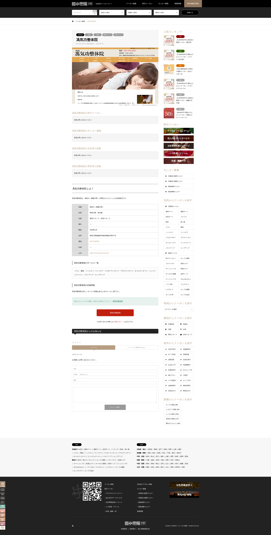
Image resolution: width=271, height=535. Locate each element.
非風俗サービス (173, 206)
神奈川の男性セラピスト (102, 301)
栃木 (153, 453)
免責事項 (133, 529)
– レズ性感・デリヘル (112, 507)
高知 (186, 463)
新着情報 (177, 3)
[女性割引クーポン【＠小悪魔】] (82, 3)
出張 (97, 35)
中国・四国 (140, 463)
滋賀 (152, 460)
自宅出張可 (187, 359)
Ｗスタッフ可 (187, 370)
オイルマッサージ (80, 456)
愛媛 (181, 463)
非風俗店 (80, 35)
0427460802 (94, 241)
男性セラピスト (173, 423)
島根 (152, 463)
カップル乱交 (185, 294)
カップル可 (187, 380)
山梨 (167, 456)
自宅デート (169, 217)
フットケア (184, 232)
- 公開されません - (81, 374)
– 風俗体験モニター (143, 507)
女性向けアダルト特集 (144, 484)
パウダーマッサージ (110, 453)
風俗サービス (172, 253)
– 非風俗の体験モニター (145, 498)
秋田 (170, 449)
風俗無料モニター (174, 186)
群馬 (158, 453)
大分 (167, 467)
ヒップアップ (185, 248)
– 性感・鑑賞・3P (111, 511)
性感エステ (184, 269)
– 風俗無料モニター (143, 502)
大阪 (162, 460)
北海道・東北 (141, 449)
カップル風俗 (172, 405)
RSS (72, 526)
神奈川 (179, 453)
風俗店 (185, 324)
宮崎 (171, 467)
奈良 (171, 460)
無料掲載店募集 (193, 3)
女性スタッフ (118, 35)
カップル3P (169, 294)
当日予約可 (172, 349)
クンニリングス (171, 279)
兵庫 (167, 460)
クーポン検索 (131, 3)
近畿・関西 (140, 460)
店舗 (89, 35)
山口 (167, 463)
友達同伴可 (172, 370)
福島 (179, 449)
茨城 (149, 453)
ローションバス (171, 269)
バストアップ (170, 248)
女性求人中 (172, 391)
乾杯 (167, 222)
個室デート (184, 211)
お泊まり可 (172, 365)
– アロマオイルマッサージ (113, 493)
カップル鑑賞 (185, 289)
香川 (176, 463)
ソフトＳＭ (90, 467)
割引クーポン (147, 3)
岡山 (157, 463)
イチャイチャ (170, 263)
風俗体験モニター (174, 191)
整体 (182, 227)
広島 (162, 463)
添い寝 (183, 222)
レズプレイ (169, 289)
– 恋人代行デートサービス (113, 498)
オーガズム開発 (171, 274)
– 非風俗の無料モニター (145, 493)
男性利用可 (187, 385)
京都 (157, 460)
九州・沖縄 (140, 467)
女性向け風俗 (172, 419)
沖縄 (183, 467)
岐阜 (176, 456)
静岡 (181, 456)
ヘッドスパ (169, 232)
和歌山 (177, 460)
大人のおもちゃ (186, 279)
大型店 (185, 375)
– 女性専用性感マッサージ (113, 502)
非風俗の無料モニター (175, 176)
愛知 (186, 456)
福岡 (147, 467)
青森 (155, 449)
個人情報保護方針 (144, 529)
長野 (171, 456)
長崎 (157, 467)
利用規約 (124, 529)
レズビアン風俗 (172, 409)
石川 (157, 456)
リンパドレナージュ (94, 456)
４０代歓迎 (172, 380)
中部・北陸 (140, 456)
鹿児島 (177, 467)
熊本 (162, 467)
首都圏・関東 (141, 453)
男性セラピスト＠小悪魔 (83, 301)
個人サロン (172, 375)
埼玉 (163, 453)
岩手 (160, 449)
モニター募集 (163, 3)
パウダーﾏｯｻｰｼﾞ (171, 237)
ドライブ (184, 217)
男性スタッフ (107, 35)
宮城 (165, 449)
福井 (162, 456)
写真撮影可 (187, 365)
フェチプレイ (185, 284)
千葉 (168, 453)
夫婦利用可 (172, 385)
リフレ (168, 227)
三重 (147, 460)
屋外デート (169, 211)
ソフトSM (169, 284)
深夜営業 (171, 359)
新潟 (147, 456)
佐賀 (152, 467)
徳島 (171, 463)
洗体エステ (184, 263)
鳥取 (147, 463)
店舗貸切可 (187, 349)
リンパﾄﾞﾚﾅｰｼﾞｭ (186, 243)
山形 (174, 449)
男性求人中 (187, 391)
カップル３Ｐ (78, 471)
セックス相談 (185, 258)
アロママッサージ (125, 453)
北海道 (150, 449)
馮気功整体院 (118, 301)
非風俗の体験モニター (175, 181)
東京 (173, 453)
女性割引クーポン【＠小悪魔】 (180, 525)
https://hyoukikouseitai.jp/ (149, 105)
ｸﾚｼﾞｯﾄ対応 (172, 354)
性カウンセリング (89, 460)
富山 (152, 456)
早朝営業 (186, 354)
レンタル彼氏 (172, 414)
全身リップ (184, 274)
